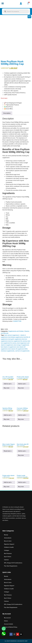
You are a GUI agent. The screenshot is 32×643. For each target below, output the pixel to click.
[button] (2, 3)
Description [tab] (7, 113)
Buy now (6, 388)
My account (7, 617)
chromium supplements (7, 351)
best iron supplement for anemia (17, 341)
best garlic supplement (14, 339)
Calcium (6, 559)
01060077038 (17, 321)
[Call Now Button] (4, 634)
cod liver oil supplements (22, 351)
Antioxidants (7, 538)
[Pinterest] (20, 634)
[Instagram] (14, 634)
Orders (6, 621)
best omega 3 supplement (21, 345)
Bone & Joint (7, 541)
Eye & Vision (7, 556)
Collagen (6, 550)
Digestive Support (9, 544)
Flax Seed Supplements (10, 566)
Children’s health (9, 547)
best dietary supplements (15, 337)
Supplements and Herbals (16, 331)
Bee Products (8, 553)
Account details (8, 624)
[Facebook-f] (11, 634)
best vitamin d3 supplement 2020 (17, 349)
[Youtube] (17, 634)
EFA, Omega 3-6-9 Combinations (13, 562)
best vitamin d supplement (8, 347)
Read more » (8, 451)
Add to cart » (8, 383)
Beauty (6, 534)
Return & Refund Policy (10, 627)
